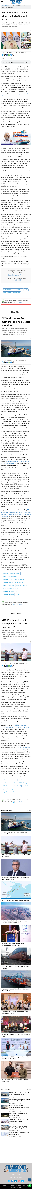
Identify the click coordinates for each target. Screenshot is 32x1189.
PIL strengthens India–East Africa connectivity (15, 900)
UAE (4, 588)
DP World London (15, 573)
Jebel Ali (25, 585)
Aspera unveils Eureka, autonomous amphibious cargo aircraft (19, 1107)
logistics (18, 594)
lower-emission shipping (10, 591)
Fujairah (18, 585)
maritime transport (12, 588)
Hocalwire (19, 1187)
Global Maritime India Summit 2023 (13, 289)
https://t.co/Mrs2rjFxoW (16, 275)
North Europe (19, 582)
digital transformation (9, 792)
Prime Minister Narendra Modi (11, 292)
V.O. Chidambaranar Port (10, 780)
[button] (16, 31)
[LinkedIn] (2, 54)
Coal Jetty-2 (17, 786)
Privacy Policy (16, 1174)
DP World (5, 573)
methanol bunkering (8, 585)
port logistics (6, 789)
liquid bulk (25, 786)
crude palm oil (7, 783)
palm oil (15, 783)
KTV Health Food (7, 786)
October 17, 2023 (16, 280)
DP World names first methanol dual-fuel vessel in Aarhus (16, 322)
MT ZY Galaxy (23, 783)
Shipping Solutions (8, 579)
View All (28, 810)
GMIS (26, 289)
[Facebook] (7, 54)
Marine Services (19, 579)
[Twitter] (5, 54)
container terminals (8, 594)
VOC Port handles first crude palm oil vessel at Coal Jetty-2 (14, 623)
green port (15, 789)
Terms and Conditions (16, 1177)
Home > (4, 5)
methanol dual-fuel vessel (10, 576)
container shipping (8, 582)
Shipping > (9, 5)
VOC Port (21, 780)
